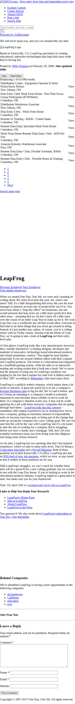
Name (4, 672)
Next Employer (31, 287)
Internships (16, 76)
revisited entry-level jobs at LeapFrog (49, 485)
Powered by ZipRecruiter (14, 34)
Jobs (4, 76)
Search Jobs (14, 20)
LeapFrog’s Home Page (21, 497)
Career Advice (15, 11)
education (12, 600)
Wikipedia (36, 378)
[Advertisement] (37, 233)
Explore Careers (16, 7)
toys (9, 604)
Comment (6, 642)
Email (4, 679)
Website (4, 686)
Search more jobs (10, 191)
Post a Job (13, 17)
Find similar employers (13, 290)
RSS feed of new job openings (21, 456)
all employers (15, 594)
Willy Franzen (20, 66)
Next (10, 185)
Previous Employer (11, 287)
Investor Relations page (13, 391)
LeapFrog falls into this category (43, 407)
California (13, 597)
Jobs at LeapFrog (17, 500)
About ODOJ (15, 14)
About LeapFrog (17, 504)
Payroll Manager (41, 449)
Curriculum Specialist (12, 449)
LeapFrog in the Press (19, 507)
